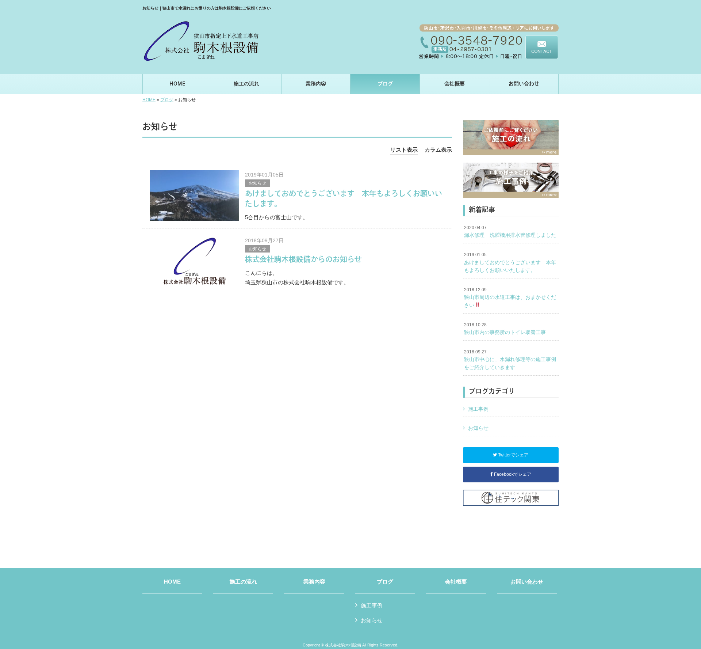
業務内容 (314, 582)
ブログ (166, 99)
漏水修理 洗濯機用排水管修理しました (510, 231)
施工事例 (478, 409)
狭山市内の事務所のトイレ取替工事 (505, 328)
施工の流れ (243, 582)
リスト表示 (404, 150)
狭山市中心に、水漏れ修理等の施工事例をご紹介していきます (510, 359)
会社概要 (456, 582)
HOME (149, 99)
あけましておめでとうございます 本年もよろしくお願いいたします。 (510, 262)
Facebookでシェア (512, 474)
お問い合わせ (526, 582)
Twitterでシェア (512, 455)
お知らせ (257, 183)
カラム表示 (438, 150)
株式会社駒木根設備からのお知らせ (303, 259)
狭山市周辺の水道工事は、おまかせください (510, 297)
